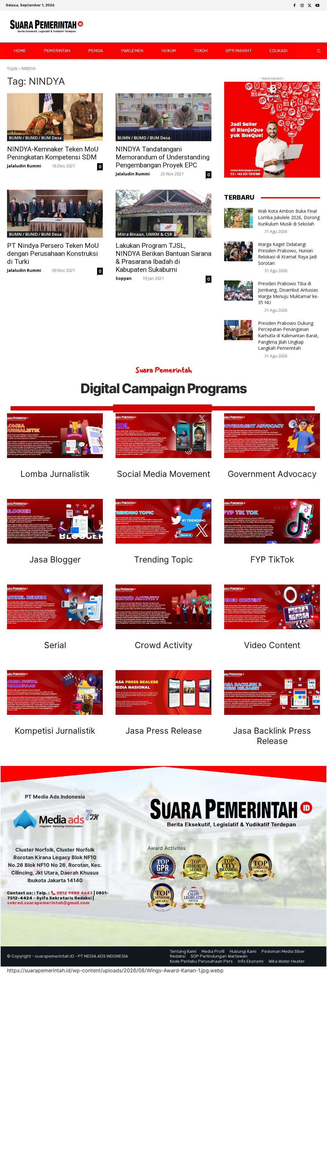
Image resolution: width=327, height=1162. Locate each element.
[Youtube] (317, 6)
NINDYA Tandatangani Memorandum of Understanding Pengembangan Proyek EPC (162, 157)
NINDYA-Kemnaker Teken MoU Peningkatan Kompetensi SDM (52, 153)
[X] (310, 6)
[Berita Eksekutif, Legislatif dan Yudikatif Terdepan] (47, 26)
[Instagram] (302, 6)
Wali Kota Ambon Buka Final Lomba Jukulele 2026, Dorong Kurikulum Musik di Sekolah (289, 217)
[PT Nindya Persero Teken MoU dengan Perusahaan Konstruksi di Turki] (55, 214)
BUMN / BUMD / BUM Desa (35, 138)
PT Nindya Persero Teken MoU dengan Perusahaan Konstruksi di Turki (53, 253)
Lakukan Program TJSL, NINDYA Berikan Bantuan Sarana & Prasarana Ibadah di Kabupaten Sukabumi (163, 257)
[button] (313, 50)
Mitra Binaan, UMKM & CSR (145, 234)
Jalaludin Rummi (24, 166)
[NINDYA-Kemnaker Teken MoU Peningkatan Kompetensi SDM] (55, 117)
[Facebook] (294, 6)
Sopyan (124, 278)
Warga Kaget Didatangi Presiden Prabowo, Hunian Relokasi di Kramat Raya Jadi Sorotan (287, 253)
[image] (55, 435)
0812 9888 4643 (74, 893)
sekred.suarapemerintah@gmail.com (48, 902)
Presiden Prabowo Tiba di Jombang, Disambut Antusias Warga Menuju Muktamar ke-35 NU (288, 292)
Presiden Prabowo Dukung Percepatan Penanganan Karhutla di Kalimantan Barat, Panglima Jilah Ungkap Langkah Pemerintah (288, 335)
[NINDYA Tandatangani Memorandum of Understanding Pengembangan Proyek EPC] (163, 117)
